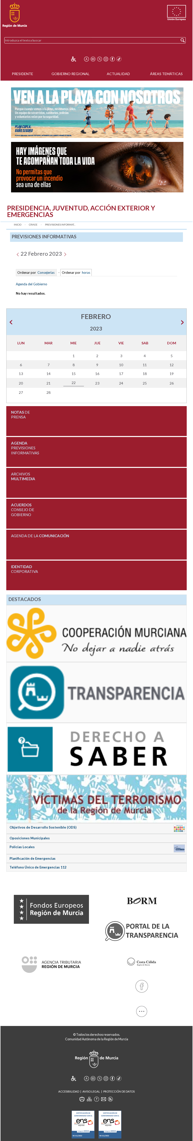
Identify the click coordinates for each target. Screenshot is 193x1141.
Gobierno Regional (70, 74)
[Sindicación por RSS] (110, 1099)
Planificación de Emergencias (33, 858)
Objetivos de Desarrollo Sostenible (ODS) (43, 827)
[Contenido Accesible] (77, 59)
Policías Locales (22, 847)
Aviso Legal (91, 1091)
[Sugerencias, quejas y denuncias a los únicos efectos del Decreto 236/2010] (104, 1099)
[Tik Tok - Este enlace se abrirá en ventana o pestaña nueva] (119, 59)
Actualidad (118, 74)
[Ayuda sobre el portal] (96, 1099)
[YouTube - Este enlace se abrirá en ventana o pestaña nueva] (93, 59)
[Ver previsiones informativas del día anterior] (18, 253)
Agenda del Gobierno (31, 284)
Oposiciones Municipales (30, 838)
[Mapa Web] (89, 1099)
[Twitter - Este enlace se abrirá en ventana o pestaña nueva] (99, 59)
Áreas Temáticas (166, 74)
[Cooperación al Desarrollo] (96, 633)
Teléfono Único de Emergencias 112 (38, 867)
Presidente (22, 74)
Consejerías (46, 272)
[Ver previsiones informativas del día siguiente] (65, 253)
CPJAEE (33, 224)
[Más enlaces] (141, 1010)
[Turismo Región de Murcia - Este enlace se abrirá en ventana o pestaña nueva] (141, 960)
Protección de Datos (119, 1091)
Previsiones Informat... (60, 224)
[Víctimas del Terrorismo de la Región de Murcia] (96, 798)
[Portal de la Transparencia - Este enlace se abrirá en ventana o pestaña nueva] (141, 930)
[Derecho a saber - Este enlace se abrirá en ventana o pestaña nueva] (96, 748)
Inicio (17, 224)
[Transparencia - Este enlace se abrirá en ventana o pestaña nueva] (96, 691)
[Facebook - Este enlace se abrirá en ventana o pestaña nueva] (112, 59)
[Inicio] (15, 15)
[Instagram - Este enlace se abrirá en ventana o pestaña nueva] (106, 59)
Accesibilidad (68, 1091)
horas (85, 272)
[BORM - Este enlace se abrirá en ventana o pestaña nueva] (141, 899)
